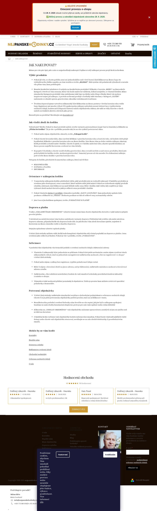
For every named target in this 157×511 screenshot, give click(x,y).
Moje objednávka (49, 442)
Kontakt (75, 27)
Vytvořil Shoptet (142, 480)
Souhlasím (110, 454)
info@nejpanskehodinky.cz (25, 500)
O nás (12, 37)
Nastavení (63, 454)
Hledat (95, 44)
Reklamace (46, 448)
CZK (134, 37)
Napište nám (47, 439)
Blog (57, 37)
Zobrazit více (78, 409)
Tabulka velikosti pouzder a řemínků (81, 447)
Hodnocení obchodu (78, 378)
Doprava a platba (42, 37)
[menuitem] (17, 53)
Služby (73, 435)
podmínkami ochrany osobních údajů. (137, 461)
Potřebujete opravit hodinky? (78, 442)
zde (41, 502)
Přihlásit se (133, 468)
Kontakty (25, 37)
